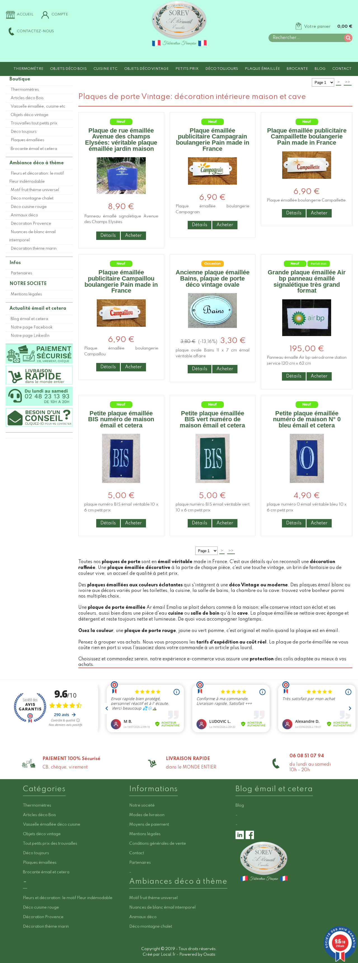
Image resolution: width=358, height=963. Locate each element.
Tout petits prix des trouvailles (50, 844)
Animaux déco (24, 215)
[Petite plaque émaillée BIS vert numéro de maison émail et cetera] (212, 487)
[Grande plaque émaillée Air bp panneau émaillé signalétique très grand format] (307, 340)
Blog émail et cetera (29, 319)
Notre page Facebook (32, 327)
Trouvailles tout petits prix (34, 123)
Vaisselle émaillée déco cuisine (51, 825)
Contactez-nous (35, 31)
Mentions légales (26, 294)
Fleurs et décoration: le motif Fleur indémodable (36, 178)
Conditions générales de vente (157, 844)
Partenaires (21, 273)
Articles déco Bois (27, 98)
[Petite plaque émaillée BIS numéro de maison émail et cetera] (121, 487)
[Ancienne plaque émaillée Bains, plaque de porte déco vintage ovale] (212, 332)
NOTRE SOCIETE (28, 284)
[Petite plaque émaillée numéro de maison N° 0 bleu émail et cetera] (306, 487)
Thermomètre (28, 69)
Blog (320, 69)
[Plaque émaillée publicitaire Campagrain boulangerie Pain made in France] (212, 189)
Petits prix (187, 69)
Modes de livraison (146, 815)
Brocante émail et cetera (34, 149)
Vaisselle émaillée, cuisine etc (38, 106)
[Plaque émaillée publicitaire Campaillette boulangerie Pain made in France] (307, 183)
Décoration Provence (31, 224)
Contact (342, 69)
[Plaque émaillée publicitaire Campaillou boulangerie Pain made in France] (121, 331)
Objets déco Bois (68, 69)
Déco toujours (221, 69)
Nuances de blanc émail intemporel (32, 236)
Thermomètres (25, 90)
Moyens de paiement (149, 825)
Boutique (20, 79)
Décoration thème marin (33, 249)
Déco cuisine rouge (29, 207)
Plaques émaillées (27, 140)
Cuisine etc (105, 69)
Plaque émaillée (262, 69)
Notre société (142, 805)
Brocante (297, 69)
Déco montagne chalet (32, 198)
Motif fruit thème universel (35, 190)
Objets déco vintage (146, 69)
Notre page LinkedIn (30, 336)
